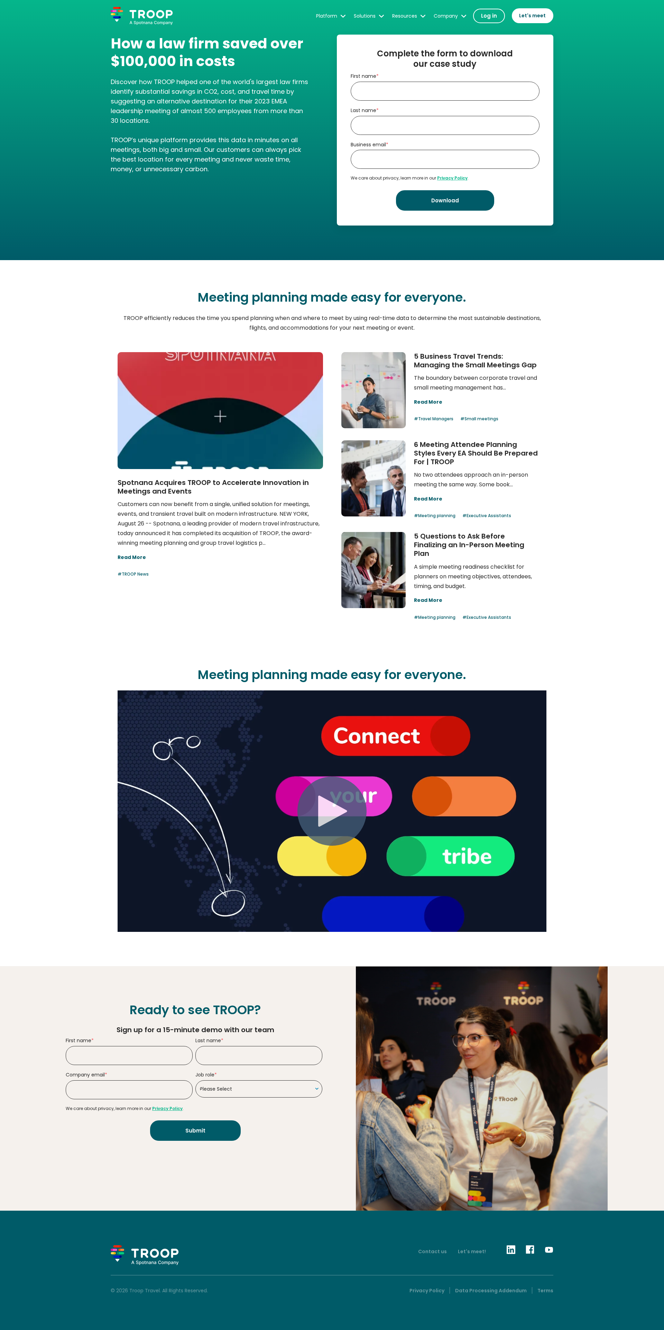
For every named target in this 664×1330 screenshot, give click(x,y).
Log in (489, 15)
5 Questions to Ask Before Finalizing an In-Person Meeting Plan (469, 544)
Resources (404, 15)
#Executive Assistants (486, 516)
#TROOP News (133, 574)
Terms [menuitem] (545, 1290)
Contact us (432, 1251)
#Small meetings (479, 419)
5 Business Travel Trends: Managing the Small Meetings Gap (475, 360)
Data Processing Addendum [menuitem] (491, 1290)
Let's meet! (472, 1251)
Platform (326, 15)
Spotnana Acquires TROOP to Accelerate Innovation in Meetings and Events (213, 487)
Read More (132, 557)
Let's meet (532, 15)
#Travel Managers (433, 419)
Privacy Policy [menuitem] (426, 1290)
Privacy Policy (452, 178)
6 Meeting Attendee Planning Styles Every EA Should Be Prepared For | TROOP (476, 453)
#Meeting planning (434, 516)
